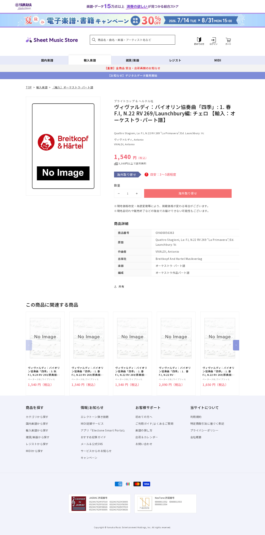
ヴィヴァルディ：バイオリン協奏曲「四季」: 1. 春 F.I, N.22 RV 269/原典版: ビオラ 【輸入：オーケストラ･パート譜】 (87, 371)
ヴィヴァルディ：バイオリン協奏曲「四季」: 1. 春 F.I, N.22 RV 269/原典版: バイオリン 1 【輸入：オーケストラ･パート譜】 (218, 371)
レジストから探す (37, 444)
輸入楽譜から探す (37, 430)
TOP (29, 87)
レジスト (175, 60)
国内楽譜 (47, 60)
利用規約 (196, 417)
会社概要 (196, 437)
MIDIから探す (34, 451)
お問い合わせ (143, 444)
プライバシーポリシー (204, 430)
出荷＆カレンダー (146, 437)
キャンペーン (89, 458)
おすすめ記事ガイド (93, 437)
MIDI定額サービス (92, 423)
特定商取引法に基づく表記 (207, 423)
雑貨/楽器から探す (37, 437)
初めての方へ (143, 417)
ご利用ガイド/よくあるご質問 (154, 423)
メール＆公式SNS (92, 444)
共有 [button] (121, 286)
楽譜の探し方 (143, 430)
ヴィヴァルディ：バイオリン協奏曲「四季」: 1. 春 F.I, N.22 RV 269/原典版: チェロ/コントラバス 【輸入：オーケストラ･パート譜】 (131, 371)
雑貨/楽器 (132, 60)
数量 (117, 185)
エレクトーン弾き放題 (95, 417)
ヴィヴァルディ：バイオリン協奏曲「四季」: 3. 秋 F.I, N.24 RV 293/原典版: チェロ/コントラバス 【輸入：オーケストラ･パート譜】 (44, 371)
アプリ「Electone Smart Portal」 (103, 430)
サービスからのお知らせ (96, 451)
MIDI (217, 60)
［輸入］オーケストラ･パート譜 (72, 87)
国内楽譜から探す (37, 423)
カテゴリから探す (37, 417)
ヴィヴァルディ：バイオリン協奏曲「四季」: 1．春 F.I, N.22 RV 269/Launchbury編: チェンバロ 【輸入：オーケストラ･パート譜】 (175, 371)
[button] (132, 40)
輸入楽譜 (90, 60)
